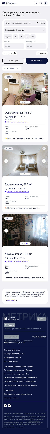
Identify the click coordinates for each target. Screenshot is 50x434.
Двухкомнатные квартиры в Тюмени (18, 370)
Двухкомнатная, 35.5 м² (18, 254)
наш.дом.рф (41, 413)
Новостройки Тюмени (12, 357)
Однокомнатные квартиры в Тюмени (18, 366)
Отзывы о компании (12, 398)
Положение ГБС (35, 424)
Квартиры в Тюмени (12, 350)
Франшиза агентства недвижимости (18, 394)
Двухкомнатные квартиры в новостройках (20, 381)
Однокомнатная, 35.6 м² (18, 112)
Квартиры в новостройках (14, 354)
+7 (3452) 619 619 (39, 337)
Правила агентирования (22, 424)
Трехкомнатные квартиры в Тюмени (18, 374)
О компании (8, 390)
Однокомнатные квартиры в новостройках (20, 378)
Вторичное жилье (11, 361)
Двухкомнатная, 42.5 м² (18, 184)
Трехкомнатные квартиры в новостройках (20, 385)
